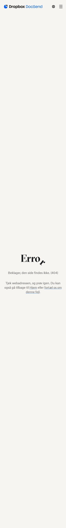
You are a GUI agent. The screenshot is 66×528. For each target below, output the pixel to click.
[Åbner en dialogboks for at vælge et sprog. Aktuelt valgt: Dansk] (53, 6)
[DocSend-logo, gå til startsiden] (22, 6)
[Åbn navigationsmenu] (61, 6)
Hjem (33, 287)
